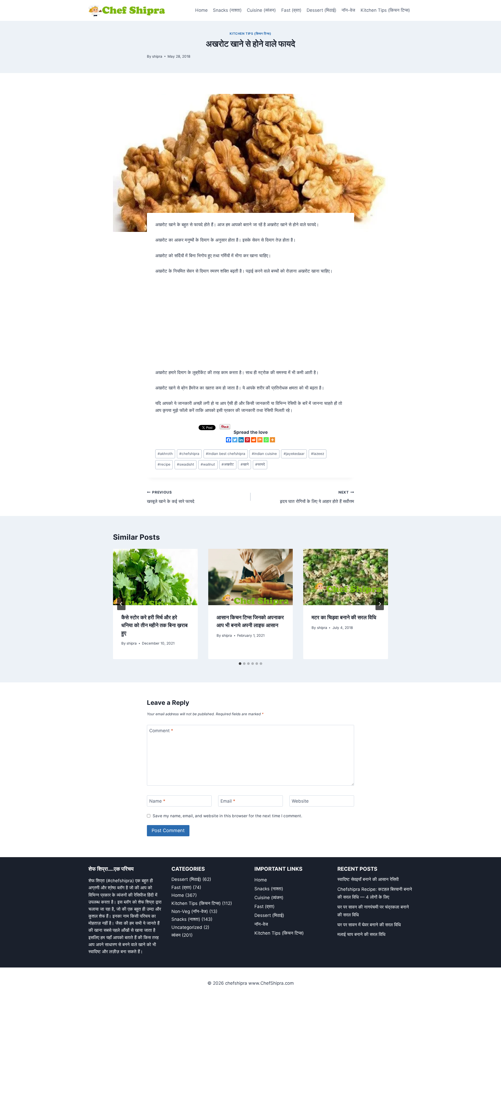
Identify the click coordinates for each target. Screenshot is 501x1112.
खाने (245, 464)
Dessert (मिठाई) (321, 10)
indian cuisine (264, 454)
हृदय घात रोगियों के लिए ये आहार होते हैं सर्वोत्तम (317, 497)
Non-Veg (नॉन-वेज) (189, 911)
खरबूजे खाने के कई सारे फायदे (170, 497)
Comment (161, 730)
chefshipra (189, 454)
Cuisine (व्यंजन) (261, 10)
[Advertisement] (250, 318)
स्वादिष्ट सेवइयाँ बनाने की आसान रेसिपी (368, 879)
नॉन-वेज (348, 10)
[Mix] (260, 439)
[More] (272, 439)
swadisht (185, 464)
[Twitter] (234, 439)
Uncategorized (186, 927)
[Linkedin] (241, 439)
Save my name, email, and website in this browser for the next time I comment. (227, 815)
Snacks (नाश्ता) (227, 10)
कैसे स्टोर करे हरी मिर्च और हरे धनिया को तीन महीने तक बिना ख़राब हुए (154, 625)
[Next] (379, 604)
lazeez (317, 454)
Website (300, 801)
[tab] (240, 663)
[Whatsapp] (266, 439)
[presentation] (155, 577)
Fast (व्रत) (291, 10)
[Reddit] (253, 439)
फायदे (260, 464)
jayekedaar (294, 454)
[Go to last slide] (121, 604)
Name (157, 801)
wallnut (208, 464)
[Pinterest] (247, 439)
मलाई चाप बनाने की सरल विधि (361, 934)
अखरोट (228, 464)
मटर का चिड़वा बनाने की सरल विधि (344, 617)
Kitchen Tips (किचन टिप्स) (385, 10)
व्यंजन (176, 935)
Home (201, 10)
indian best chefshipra (225, 454)
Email (227, 801)
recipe (164, 464)
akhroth (165, 454)
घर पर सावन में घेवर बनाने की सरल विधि (369, 924)
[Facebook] (228, 439)
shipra (157, 56)
